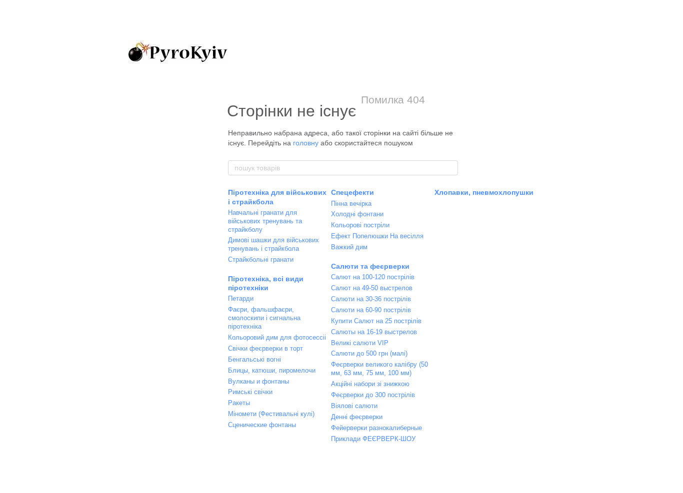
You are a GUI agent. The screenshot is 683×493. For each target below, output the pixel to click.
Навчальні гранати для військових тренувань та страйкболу (265, 221)
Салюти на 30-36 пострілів (371, 299)
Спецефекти (352, 192)
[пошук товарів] (450, 167)
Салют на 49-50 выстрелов (371, 288)
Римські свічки (250, 392)
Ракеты (239, 403)
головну (305, 143)
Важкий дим (349, 247)
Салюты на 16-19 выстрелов (374, 332)
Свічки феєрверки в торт (265, 348)
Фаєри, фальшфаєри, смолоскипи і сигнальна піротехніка (264, 318)
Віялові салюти (354, 406)
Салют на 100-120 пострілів (372, 277)
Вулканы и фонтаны (258, 381)
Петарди (241, 298)
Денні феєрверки (356, 417)
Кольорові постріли (360, 225)
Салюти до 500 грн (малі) (369, 353)
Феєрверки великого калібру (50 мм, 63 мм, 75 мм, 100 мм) (379, 369)
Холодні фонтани (357, 214)
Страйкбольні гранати (261, 259)
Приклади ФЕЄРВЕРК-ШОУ (373, 439)
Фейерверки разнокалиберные (376, 428)
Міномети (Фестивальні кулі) (271, 414)
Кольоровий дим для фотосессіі (277, 337)
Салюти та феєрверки (370, 266)
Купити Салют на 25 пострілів (376, 321)
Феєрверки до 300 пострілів (373, 395)
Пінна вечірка (351, 203)
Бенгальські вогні (254, 359)
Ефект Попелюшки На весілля (377, 236)
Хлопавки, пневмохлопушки (484, 192)
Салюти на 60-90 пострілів (371, 310)
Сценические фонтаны (262, 425)
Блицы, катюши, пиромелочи (272, 370)
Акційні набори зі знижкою (370, 384)
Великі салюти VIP (359, 343)
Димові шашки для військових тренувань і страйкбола (273, 244)
